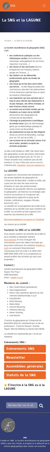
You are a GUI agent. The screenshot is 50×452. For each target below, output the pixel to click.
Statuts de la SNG (21, 375)
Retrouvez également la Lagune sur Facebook (24, 219)
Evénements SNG (20, 348)
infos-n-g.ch (17, 277)
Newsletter (15, 357)
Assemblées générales (24, 366)
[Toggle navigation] (44, 5)
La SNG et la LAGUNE (23, 40)
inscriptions (10, 239)
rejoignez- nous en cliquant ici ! (31, 165)
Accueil (8, 40)
